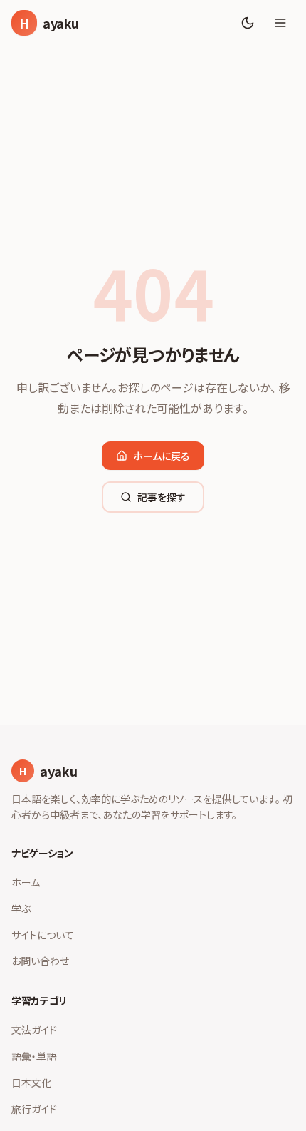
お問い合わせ (40, 960)
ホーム (25, 882)
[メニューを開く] (280, 23)
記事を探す (161, 497)
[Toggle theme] (247, 23)
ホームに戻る (161, 456)
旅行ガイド (34, 1109)
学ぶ (21, 908)
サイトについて (42, 935)
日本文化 (31, 1082)
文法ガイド (34, 1030)
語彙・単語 (33, 1056)
